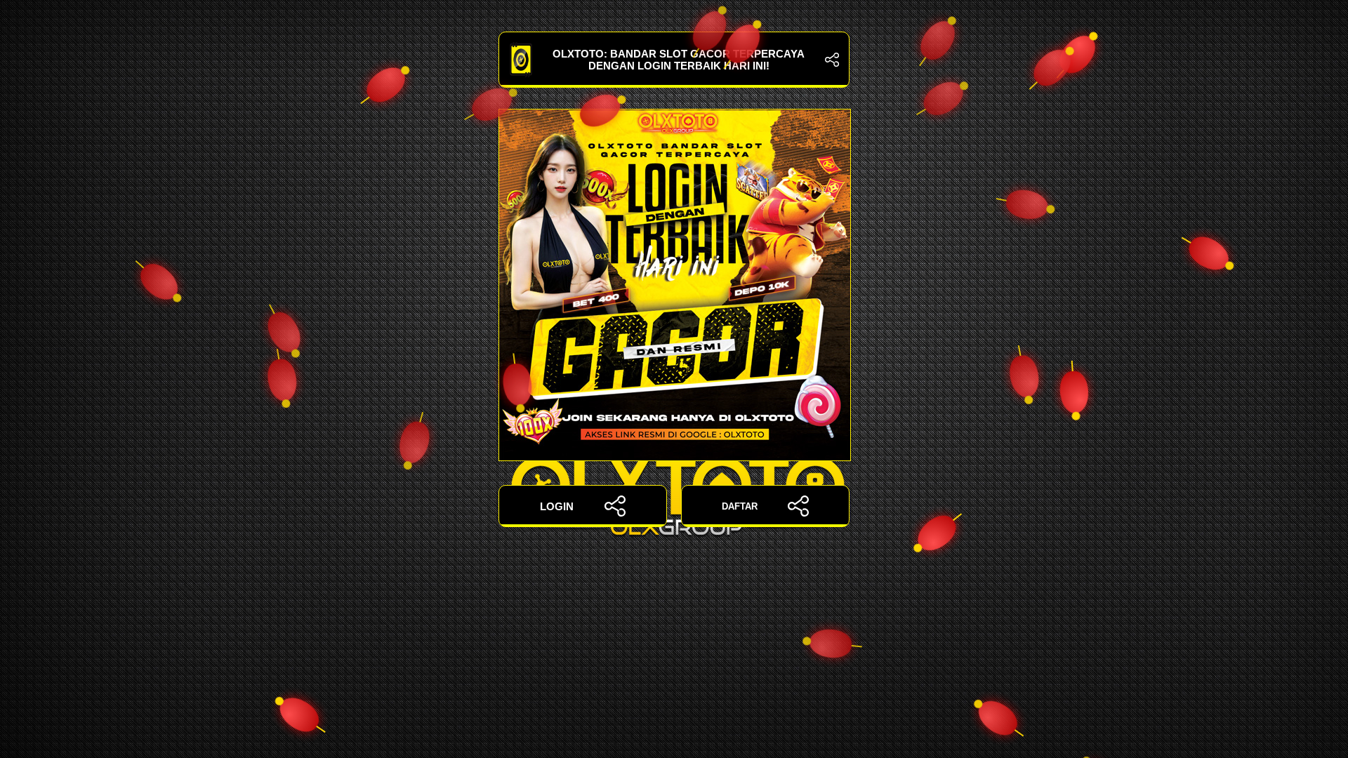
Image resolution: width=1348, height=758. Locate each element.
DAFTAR (740, 506)
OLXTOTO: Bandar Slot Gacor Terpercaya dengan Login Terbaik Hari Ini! (679, 60)
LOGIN (557, 506)
